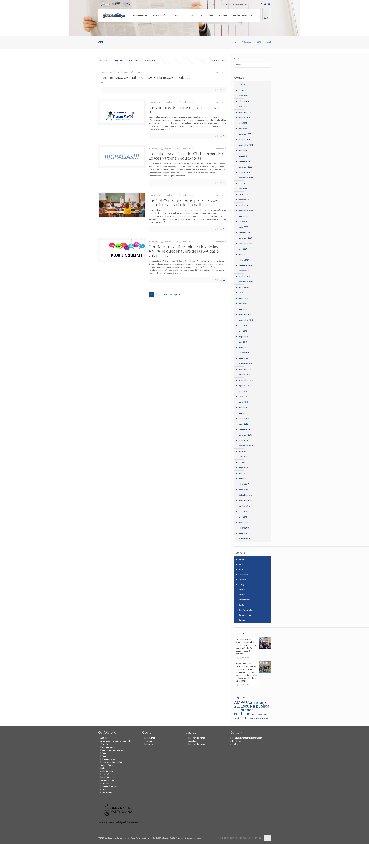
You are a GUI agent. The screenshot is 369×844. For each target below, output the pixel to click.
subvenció (251, 719)
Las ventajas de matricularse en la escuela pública (145, 77)
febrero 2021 (244, 260)
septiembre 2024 (246, 145)
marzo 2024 (243, 156)
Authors (150, 60)
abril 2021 (243, 254)
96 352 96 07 (212, 4)
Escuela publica (254, 706)
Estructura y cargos (108, 759)
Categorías (118, 60)
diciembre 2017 (245, 429)
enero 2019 (243, 358)
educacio (237, 707)
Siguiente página (171, 295)
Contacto (104, 744)
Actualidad (246, 42)
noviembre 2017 (245, 435)
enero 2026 (243, 107)
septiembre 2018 (246, 380)
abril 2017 (243, 473)
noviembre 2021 (245, 238)
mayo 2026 (243, 96)
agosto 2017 (244, 451)
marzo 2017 (243, 479)
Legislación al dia (107, 774)
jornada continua (244, 712)
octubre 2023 (244, 172)
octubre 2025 (244, 118)
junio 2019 (243, 331)
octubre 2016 (244, 506)
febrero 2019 (244, 353)
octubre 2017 (244, 440)
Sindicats (242, 620)
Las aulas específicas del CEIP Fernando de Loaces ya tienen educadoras (188, 155)
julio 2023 (243, 183)
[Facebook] (261, 4)
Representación (107, 783)
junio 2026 (243, 90)
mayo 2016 (243, 522)
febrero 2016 (244, 528)
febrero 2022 (244, 221)
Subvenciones (106, 792)
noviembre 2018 (245, 369)
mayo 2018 (243, 402)
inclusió (236, 711)
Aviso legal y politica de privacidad (234, 838)
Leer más (221, 90)
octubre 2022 (244, 205)
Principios (104, 777)
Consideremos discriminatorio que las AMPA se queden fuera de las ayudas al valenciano (184, 251)
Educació (242, 580)
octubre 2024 (244, 139)
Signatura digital (245, 610)
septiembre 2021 (246, 243)
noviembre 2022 (245, 200)
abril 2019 (243, 342)
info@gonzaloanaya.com (236, 4)
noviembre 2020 (245, 271)
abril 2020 (243, 304)
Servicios (104, 789)
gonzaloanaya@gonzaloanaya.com (247, 738)
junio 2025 (243, 123)
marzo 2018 (243, 413)
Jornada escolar (256, 715)
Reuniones (243, 590)
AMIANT (242, 559)
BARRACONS (244, 570)
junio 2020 (243, 293)
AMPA (241, 564)
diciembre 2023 (245, 161)
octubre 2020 (244, 276)
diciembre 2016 (245, 495)
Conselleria (243, 575)
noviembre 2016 (245, 500)
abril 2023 (243, 189)
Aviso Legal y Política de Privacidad (115, 741)
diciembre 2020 (245, 265)
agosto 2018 (244, 386)
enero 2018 (243, 424)
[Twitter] (265, 4)
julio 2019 (243, 325)
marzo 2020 (243, 309)
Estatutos (104, 753)
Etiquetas (135, 60)
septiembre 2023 (246, 178)
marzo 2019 (243, 347)
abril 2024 (243, 150)
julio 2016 (243, 511)
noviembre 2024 (245, 134)
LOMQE (242, 585)
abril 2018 (243, 407)
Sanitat (241, 605)
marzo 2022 (243, 216)
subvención (259, 719)
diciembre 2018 (245, 364)
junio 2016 (243, 517)
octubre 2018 (244, 375)
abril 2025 (243, 129)
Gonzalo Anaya (122, 72)
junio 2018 (243, 397)
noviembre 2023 (245, 167)
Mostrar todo (219, 60)
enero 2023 (243, 194)
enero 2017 (243, 489)
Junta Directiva (106, 771)
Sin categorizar (245, 615)
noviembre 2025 (245, 112)
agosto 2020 (244, 287)
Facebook (236, 741)
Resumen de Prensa (108, 786)
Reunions (242, 595)
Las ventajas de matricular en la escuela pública (184, 109)
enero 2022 (243, 227)
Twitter (235, 744)
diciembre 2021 (245, 232)
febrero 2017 (244, 484)
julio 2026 (243, 85)
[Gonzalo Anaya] (113, 15)
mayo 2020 (243, 298)
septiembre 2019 (246, 320)
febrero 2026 (244, 101)
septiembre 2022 (246, 211)
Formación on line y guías (111, 762)
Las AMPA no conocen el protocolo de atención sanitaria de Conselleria (183, 202)
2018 (259, 42)
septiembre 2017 (246, 446)
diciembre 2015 (245, 539)
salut (243, 717)
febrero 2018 (244, 418)
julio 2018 (243, 391)
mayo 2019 (243, 336)
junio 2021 (243, 249)
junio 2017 (243, 462)
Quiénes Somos (107, 780)
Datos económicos (108, 747)
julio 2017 (243, 457)
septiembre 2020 (246, 282)
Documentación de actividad (112, 750)
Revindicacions (245, 600)
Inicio (234, 42)
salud (236, 719)
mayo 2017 (243, 468)
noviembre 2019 (245, 314)
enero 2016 (243, 533)
